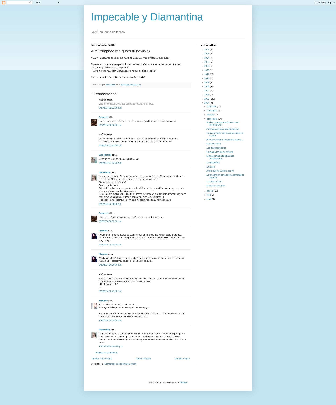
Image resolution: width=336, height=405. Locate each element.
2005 (207, 99)
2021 (207, 66)
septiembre (212, 119)
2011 (207, 78)
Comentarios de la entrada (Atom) (120, 364)
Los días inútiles (214, 181)
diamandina (104, 172)
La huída (210, 167)
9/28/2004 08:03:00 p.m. (110, 221)
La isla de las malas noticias (219, 152)
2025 (207, 54)
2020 (207, 70)
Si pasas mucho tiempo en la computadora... (220, 157)
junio (209, 199)
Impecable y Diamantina (147, 17)
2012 (207, 74)
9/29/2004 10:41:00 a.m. (110, 291)
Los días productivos (216, 148)
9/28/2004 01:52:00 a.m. (110, 163)
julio (209, 195)
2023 (207, 62)
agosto (210, 191)
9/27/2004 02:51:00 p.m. (110, 108)
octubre (211, 114)
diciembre (212, 106)
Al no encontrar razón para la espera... (224, 140)
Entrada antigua (182, 359)
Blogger (183, 382)
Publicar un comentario (106, 352)
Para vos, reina (213, 144)
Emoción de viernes (215, 186)
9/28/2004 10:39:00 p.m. (110, 265)
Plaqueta (103, 231)
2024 (207, 58)
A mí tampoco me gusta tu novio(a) (222, 129)
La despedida (213, 162)
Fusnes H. (104, 117)
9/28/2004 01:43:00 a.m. (110, 145)
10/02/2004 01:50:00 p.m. (111, 346)
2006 (207, 95)
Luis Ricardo (105, 155)
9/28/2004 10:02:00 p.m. (110, 244)
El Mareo (103, 300)
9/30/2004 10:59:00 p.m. (110, 320)
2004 (207, 103)
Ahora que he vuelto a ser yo (220, 171)
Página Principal (143, 359)
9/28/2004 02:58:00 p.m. (110, 204)
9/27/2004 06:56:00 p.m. (110, 125)
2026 (207, 50)
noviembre (212, 110)
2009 (207, 82)
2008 (207, 86)
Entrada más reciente (102, 359)
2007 (207, 90)
